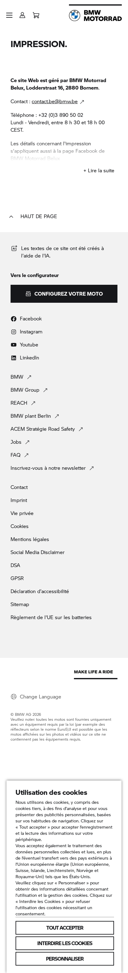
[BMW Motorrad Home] (95, 15)
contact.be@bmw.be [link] (55, 101)
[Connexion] (22, 13)
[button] (9, 15)
